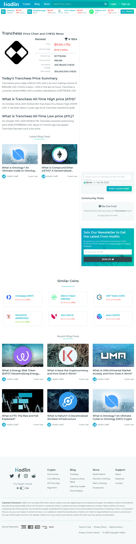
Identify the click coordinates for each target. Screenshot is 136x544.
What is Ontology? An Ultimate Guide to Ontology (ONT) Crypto (19, 170)
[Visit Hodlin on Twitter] (12, 476)
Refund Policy (116, 527)
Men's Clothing (100, 483)
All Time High (53, 483)
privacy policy (115, 244)
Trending (74, 474)
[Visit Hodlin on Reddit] (33, 476)
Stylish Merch (99, 474)
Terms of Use (85, 527)
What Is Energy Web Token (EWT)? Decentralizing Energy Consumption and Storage (20, 373)
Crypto (51, 469)
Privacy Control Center (89, 533)
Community (53, 474)
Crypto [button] (26, 4)
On (27, 488)
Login (113, 4)
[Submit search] (105, 4)
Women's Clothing (101, 479)
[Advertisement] (68, 23)
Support (120, 469)
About (118, 474)
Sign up (126, 4)
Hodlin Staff (12, 176)
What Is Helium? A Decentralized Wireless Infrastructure (67, 417)
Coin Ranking (53, 479)
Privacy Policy (100, 527)
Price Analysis (76, 491)
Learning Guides (77, 486)
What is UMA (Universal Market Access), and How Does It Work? (112, 372)
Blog (73, 469)
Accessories (98, 488)
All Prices (127, 11)
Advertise (119, 479)
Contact (119, 483)
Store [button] (47, 4)
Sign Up (107, 259)
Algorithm (52, 488)
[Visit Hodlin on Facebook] (19, 476)
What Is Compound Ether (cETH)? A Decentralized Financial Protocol (57, 170)
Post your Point (119, 188)
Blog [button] (37, 4)
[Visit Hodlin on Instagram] (26, 476)
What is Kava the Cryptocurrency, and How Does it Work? (67, 372)
